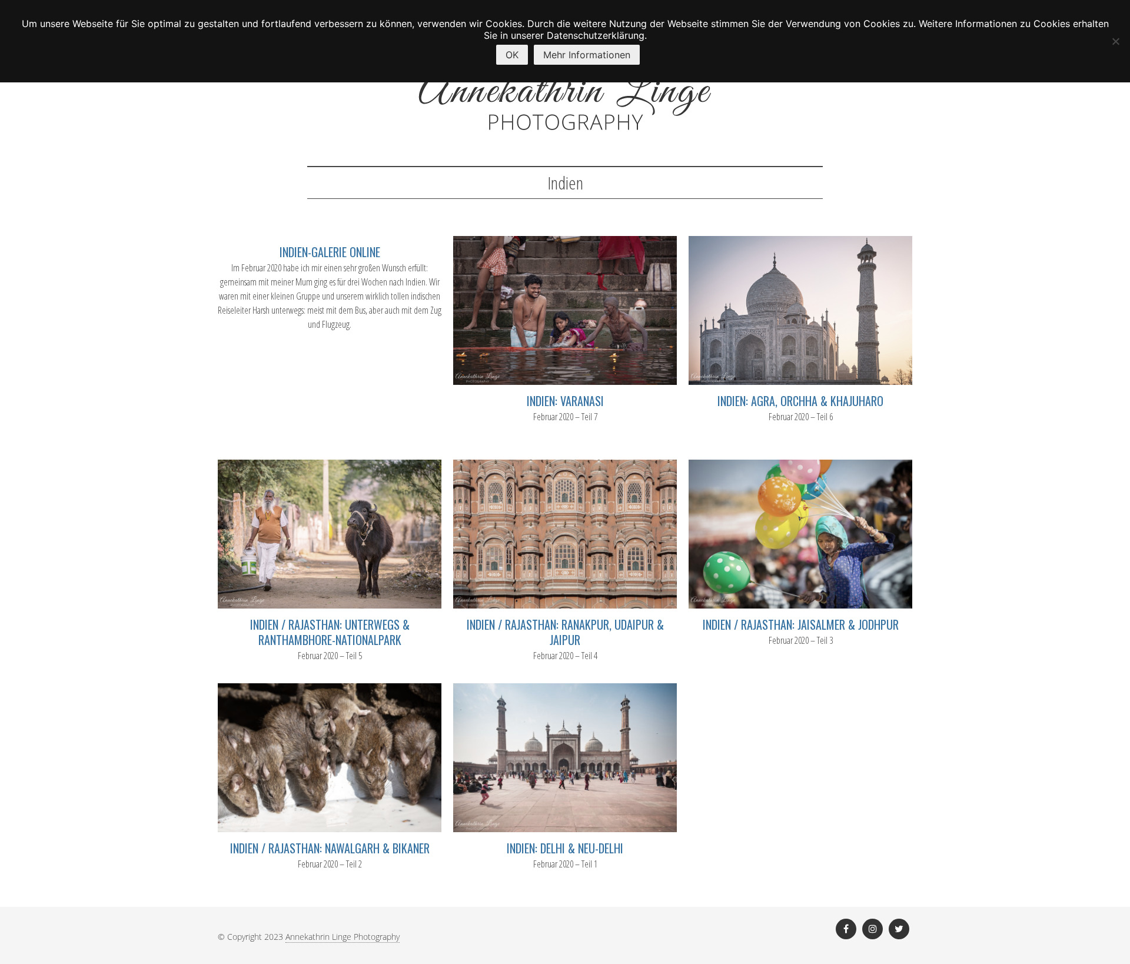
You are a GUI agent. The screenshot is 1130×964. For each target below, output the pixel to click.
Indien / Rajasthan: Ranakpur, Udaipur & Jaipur (565, 632)
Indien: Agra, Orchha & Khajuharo (800, 401)
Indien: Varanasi (565, 401)
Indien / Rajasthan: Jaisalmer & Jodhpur (801, 624)
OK (512, 55)
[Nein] (1115, 41)
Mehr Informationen (586, 55)
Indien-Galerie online (330, 252)
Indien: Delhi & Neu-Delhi (565, 848)
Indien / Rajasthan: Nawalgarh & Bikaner (330, 848)
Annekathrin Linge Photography (342, 936)
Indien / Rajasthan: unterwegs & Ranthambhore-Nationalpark (330, 632)
